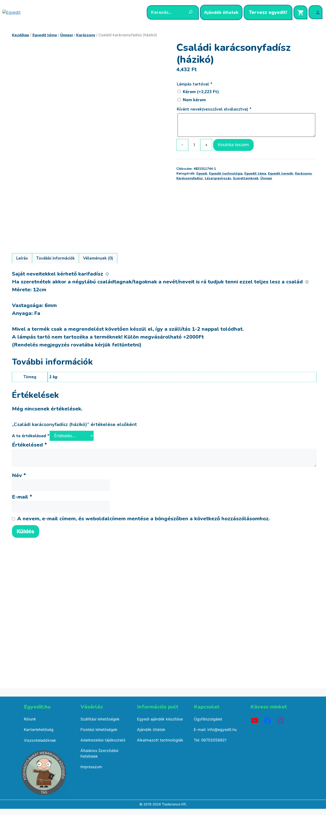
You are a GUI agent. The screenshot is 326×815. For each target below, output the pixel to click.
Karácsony (85, 35)
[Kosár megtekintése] (300, 12)
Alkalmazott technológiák (160, 740)
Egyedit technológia (225, 173)
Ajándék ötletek (221, 12)
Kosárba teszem (233, 144)
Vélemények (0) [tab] (98, 258)
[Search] (190, 13)
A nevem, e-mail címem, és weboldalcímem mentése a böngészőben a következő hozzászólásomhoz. (143, 518)
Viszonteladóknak (40, 740)
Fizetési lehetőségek (98, 729)
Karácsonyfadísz (189, 178)
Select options (45, 682)
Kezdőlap (20, 35)
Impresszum (91, 766)
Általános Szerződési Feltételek (99, 753)
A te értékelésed (30, 436)
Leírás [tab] (22, 258)
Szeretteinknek (245, 178)
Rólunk (30, 719)
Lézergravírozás (218, 178)
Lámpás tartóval (194, 84)
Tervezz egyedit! (268, 12)
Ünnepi (66, 35)
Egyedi (201, 173)
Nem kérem (194, 100)
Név (19, 475)
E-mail (22, 497)
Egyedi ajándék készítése (160, 719)
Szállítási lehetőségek (100, 719)
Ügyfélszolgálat (208, 719)
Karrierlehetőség (38, 729)
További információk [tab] (55, 258)
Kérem (201, 92)
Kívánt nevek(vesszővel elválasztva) (214, 109)
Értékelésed (29, 444)
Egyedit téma (44, 35)
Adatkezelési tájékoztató (103, 740)
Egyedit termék (280, 173)
